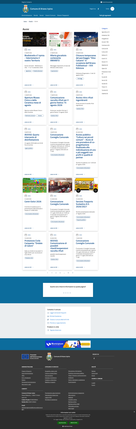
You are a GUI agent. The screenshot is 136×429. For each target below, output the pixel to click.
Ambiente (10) (105, 35)
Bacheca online (72, 402)
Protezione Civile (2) (106, 73)
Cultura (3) (104, 52)
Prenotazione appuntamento (52, 393)
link (81, 419)
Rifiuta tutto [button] (74, 422)
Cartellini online (72, 400)
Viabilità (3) (105, 93)
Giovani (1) (104, 62)
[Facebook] (97, 9)
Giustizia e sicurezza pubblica (76, 373)
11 (68, 273)
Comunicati (95, 373)
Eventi (93, 385)
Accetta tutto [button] (62, 423)
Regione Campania (27, 2)
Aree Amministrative (27, 373)
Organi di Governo (26, 371)
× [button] (134, 411)
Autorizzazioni (72, 382)
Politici (23, 380)
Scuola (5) (104, 77)
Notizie (93, 371)
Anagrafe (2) (105, 39)
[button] (68, 426)
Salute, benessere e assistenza (76, 380)
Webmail (70, 397)
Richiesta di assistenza (51, 400)
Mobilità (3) (105, 65)
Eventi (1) (104, 58)
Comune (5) (105, 48)
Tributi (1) (104, 87)
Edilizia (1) (104, 55)
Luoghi (93, 383)
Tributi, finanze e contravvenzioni (77, 375)
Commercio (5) (105, 45)
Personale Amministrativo (29, 382)
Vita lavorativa (49, 376)
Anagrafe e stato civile (51, 371)
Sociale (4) (104, 84)
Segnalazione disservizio (51, 395)
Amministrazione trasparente (76, 393)
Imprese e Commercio (51, 378)
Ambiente (71, 378)
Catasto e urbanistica (50, 380)
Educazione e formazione (75, 371)
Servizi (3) (104, 80)
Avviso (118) (105, 42)
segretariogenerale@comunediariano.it (32, 408)
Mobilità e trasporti (50, 382)
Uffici (23, 376)
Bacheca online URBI (73, 404)
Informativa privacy (73, 406)
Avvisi (29, 50)
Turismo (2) (105, 90)
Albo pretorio (71, 395)
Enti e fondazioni (26, 378)
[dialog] (68, 419)
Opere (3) (104, 68)
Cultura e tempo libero (51, 373)
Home (25, 21)
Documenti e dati (26, 384)
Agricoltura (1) (105, 32)
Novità (31, 21)
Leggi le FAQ (48, 397)
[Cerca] (112, 9)
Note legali (71, 408)
